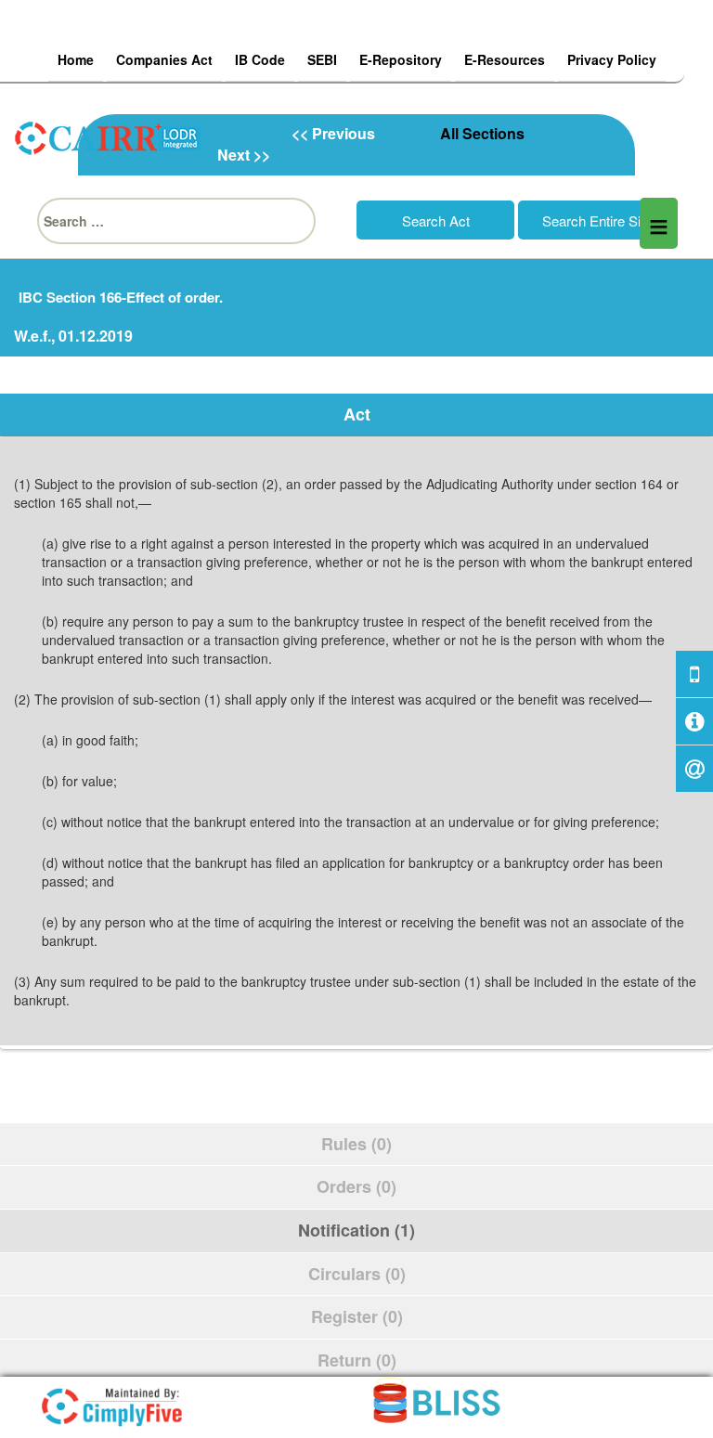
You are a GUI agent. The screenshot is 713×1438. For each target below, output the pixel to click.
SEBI (322, 59)
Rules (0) (356, 1144)
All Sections (482, 133)
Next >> (243, 154)
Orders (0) (356, 1186)
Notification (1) (356, 1230)
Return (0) (357, 1360)
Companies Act (164, 59)
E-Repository (400, 59)
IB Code (260, 59)
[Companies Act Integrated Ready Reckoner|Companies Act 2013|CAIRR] (108, 135)
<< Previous (333, 133)
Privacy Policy (611, 59)
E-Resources (504, 59)
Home (76, 59)
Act (357, 414)
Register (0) (357, 1316)
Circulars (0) (357, 1274)
